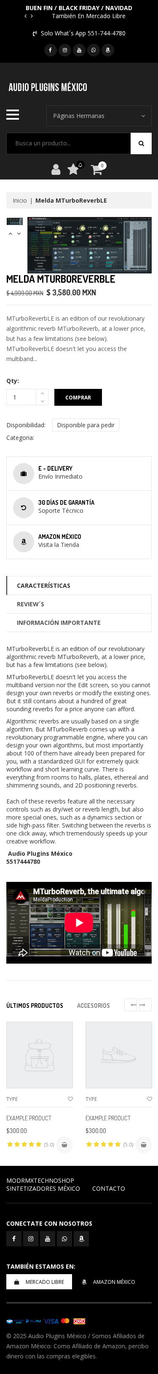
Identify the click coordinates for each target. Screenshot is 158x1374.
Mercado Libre (45, 1282)
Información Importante (59, 623)
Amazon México (114, 1282)
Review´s (30, 604)
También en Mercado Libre (89, 16)
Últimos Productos (34, 1005)
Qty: (12, 381)
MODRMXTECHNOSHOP (40, 1180)
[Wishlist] (70, 1099)
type (12, 1099)
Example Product (28, 1118)
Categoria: (20, 438)
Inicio (20, 200)
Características (43, 585)
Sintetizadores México (43, 1188)
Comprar (78, 397)
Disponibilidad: (26, 425)
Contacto (108, 1188)
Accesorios (93, 1005)
